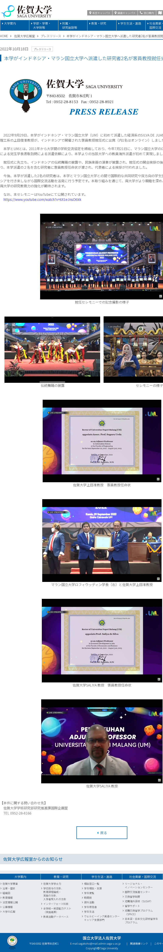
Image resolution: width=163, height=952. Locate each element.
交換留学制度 (132, 896)
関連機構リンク (139, 943)
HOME (4, 36)
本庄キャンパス (101, 13)
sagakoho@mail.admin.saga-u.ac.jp (99, 943)
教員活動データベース (56, 916)
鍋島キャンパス (126, 13)
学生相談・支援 (93, 888)
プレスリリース (51, 36)
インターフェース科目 (55, 903)
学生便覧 (89, 893)
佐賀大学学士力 (52, 883)
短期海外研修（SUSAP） (139, 901)
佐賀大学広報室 (24, 36)
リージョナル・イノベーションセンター (139, 885)
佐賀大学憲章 (10, 883)
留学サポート (132, 906)
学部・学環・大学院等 (42, 25)
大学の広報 (9, 911)
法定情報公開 (10, 902)
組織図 (6, 893)
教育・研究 (98, 23)
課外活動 (89, 902)
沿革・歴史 (9, 888)
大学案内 (10, 23)
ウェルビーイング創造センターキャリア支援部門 (102, 918)
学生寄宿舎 (90, 907)
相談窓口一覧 (91, 883)
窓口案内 (148, 13)
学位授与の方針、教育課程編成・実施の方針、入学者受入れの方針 (54, 893)
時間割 (88, 897)
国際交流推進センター (137, 892)
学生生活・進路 (130, 23)
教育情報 (8, 897)
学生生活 (89, 911)
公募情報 (8, 907)
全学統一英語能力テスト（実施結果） (57, 910)
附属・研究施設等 (69, 25)
